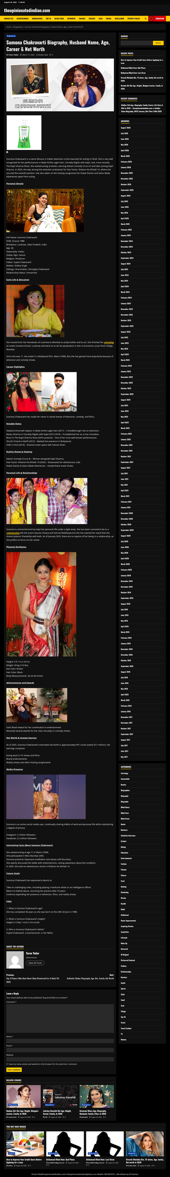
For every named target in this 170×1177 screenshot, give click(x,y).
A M (46, 1117)
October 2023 (126, 320)
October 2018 (126, 660)
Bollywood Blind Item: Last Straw (133, 72)
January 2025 (126, 235)
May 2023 (124, 348)
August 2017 (125, 739)
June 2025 (125, 207)
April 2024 (125, 286)
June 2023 (125, 343)
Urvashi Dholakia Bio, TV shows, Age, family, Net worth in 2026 (145, 1161)
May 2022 (124, 416)
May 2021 (124, 484)
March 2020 (125, 564)
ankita (10, 1166)
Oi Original (125, 954)
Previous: (32, 978)
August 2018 (125, 671)
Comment (11, 1002)
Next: (90, 976)
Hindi (123, 909)
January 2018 (126, 711)
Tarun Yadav (13, 55)
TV (122, 1033)
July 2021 (124, 473)
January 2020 (126, 575)
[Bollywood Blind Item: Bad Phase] (65, 1143)
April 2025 (125, 218)
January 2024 (126, 303)
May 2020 (124, 552)
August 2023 (125, 331)
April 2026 (125, 150)
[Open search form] (146, 18)
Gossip (123, 897)
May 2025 (124, 212)
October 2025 (126, 184)
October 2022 (126, 388)
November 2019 (127, 586)
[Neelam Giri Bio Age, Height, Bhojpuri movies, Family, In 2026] (23, 1096)
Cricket (92, 18)
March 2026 (125, 156)
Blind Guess (125, 807)
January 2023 (126, 371)
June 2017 (124, 751)
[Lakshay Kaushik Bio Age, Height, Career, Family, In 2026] (60, 1096)
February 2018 (126, 705)
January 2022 (126, 439)
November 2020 (127, 518)
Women (123, 1039)
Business (124, 829)
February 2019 (126, 637)
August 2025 (125, 195)
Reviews (124, 977)
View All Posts (35, 963)
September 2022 (127, 394)
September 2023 (127, 325)
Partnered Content (128, 960)
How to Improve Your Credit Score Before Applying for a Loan (24, 1161)
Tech (100, 18)
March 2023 (125, 360)
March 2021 (125, 496)
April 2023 (125, 354)
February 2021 (126, 501)
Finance (82, 18)
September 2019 (127, 598)
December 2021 (127, 445)
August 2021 (125, 467)
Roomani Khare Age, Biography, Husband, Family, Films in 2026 (93, 1112)
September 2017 (127, 734)
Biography (124, 795)
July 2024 (124, 269)
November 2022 (127, 382)
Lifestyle (124, 937)
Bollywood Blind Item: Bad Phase (133, 67)
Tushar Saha (12, 1117)
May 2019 (124, 620)
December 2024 (127, 241)
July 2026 (124, 133)
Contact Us (8, 18)
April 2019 (125, 626)
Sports (123, 988)
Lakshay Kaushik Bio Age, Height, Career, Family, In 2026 (57, 1112)
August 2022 (125, 399)
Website (9, 1055)
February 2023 (126, 365)
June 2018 (124, 683)
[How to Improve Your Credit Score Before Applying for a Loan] (25, 1143)
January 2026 (126, 167)
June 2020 (125, 547)
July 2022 (124, 405)
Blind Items (59, 18)
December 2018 (127, 649)
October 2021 (126, 456)
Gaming (123, 886)
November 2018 (127, 654)
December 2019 (127, 581)
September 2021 (127, 462)
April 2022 (125, 422)
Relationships (126, 971)
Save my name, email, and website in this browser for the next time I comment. (43, 1064)
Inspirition (125, 932)
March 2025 (125, 224)
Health (123, 903)
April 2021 (124, 490)
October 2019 (126, 592)
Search (124, 36)
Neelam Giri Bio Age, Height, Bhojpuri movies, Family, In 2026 (22, 1112)
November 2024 (127, 246)
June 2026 (125, 138)
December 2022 (127, 377)
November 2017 (126, 722)
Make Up (124, 943)
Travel (108, 18)
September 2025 (127, 190)
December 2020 (127, 513)
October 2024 (126, 252)
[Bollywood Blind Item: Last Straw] (105, 1143)
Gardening (124, 892)
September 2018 (127, 666)
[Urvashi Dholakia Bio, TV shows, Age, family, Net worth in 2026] (145, 1143)
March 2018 (125, 700)
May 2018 (124, 688)
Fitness (123, 875)
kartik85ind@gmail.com (56, 1163)
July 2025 (124, 201)
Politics (124, 966)
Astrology (124, 773)
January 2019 (126, 643)
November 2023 (127, 314)
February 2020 (126, 569)
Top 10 (48, 18)
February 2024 (126, 297)
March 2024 (125, 292)
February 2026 (126, 161)
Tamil (123, 1000)
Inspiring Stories (127, 926)
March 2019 (125, 632)
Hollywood (125, 914)
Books (123, 824)
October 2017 (126, 728)
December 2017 (126, 717)
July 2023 (124, 337)
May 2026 (124, 144)
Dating (123, 846)
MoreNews (121, 1174)
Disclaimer (119, 18)
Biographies (37, 18)
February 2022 (126, 433)
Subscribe (160, 18)
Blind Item (125, 812)
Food (122, 880)
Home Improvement (128, 920)
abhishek (84, 1117)
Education (124, 852)
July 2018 (124, 677)
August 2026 (126, 127)
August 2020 (126, 535)
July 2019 (124, 609)
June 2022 (125, 411)
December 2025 (127, 172)
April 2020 (125, 558)
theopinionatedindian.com (27, 10)
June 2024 (125, 275)
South (123, 982)
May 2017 (124, 756)
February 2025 (126, 229)
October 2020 (126, 524)
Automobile (125, 778)
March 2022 (125, 428)
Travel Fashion (126, 1028)
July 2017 (124, 745)
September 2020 (127, 530)
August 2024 (125, 263)
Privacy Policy (134, 18)
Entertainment (23, 18)
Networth (71, 18)
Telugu (123, 1011)
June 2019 (124, 615)
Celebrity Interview (128, 835)
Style (123, 994)
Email (9, 1045)
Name (9, 1036)
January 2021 (126, 507)
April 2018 (124, 694)
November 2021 (127, 450)
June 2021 (124, 479)
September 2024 (127, 258)
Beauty (123, 784)
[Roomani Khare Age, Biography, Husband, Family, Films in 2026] (97, 1096)
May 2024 (124, 280)
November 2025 (127, 178)
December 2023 (127, 309)
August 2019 (125, 603)
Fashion (124, 863)
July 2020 (124, 541)
